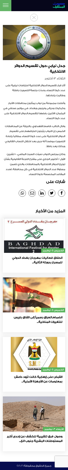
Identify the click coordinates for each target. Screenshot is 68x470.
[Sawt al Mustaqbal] (57, 5)
